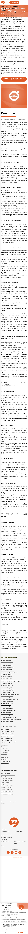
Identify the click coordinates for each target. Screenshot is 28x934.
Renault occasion (5, 759)
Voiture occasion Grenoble (7, 692)
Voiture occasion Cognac (7, 685)
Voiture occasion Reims (6, 712)
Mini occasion (4, 757)
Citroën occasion (5, 746)
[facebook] (8, 852)
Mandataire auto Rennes (7, 738)
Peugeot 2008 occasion (7, 789)
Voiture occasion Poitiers (7, 708)
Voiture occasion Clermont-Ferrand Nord (11, 680)
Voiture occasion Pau (6, 705)
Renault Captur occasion (7, 791)
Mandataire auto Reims (6, 740)
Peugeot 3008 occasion (7, 785)
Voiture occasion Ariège (7, 663)
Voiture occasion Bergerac (7, 667)
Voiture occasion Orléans (7, 703)
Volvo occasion (5, 763)
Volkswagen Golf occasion (7, 794)
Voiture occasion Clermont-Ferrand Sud (10, 681)
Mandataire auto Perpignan (7, 735)
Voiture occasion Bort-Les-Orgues (9, 672)
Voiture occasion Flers (6, 687)
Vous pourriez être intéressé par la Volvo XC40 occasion (14, 79)
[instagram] (12, 852)
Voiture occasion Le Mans (7, 696)
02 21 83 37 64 (15, 2)
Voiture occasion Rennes (7, 714)
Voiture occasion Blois (6, 669)
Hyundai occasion (5, 752)
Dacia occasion (5, 750)
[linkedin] (19, 852)
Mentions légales (5, 841)
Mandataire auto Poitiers (7, 736)
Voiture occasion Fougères (7, 688)
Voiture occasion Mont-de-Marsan (9, 699)
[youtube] (15, 852)
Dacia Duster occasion (6, 778)
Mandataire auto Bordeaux (7, 731)
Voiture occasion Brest (6, 676)
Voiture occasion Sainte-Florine (8, 717)
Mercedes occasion (6, 755)
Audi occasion (4, 745)
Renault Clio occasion (6, 793)
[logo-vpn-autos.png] (3, 2)
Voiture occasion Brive (6, 674)
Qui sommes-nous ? (6, 831)
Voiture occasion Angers (7, 662)
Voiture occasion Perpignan (7, 706)
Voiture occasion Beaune (7, 665)
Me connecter (17, 846)
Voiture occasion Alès (6, 660)
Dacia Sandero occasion (7, 780)
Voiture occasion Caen (6, 678)
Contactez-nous (18, 831)
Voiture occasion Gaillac (7, 690)
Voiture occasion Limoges (7, 697)
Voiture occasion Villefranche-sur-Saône (11, 719)
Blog (2, 846)
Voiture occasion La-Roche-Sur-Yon (10, 694)
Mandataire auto (5, 729)
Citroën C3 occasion (6, 773)
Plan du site (16, 834)
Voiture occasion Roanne (7, 715)
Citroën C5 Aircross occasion (8, 776)
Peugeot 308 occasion (6, 784)
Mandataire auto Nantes (7, 733)
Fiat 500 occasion (5, 782)
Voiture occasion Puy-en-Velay (8, 710)
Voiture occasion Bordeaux (7, 671)
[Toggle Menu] (25, 2)
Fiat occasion (4, 748)
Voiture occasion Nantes (7, 701)
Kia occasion (4, 754)
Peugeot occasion (5, 761)
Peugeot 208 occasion (6, 787)
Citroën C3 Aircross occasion (8, 775)
